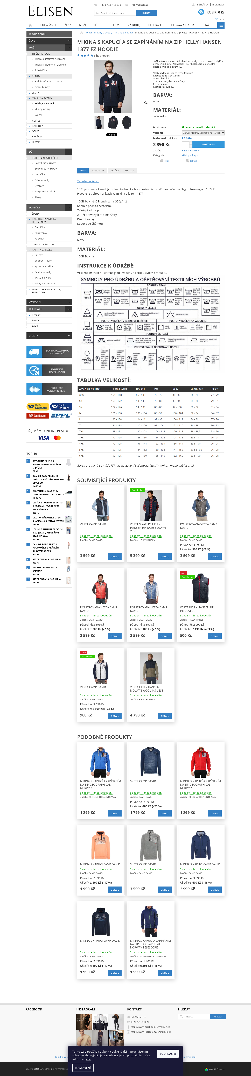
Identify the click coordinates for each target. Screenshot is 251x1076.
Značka (115, 170)
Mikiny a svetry (42, 98)
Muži (82, 25)
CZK (217, 19)
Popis (83, 170)
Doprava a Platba (182, 25)
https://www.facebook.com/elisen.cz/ (151, 1026)
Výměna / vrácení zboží (183, 1057)
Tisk (167, 160)
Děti (96, 25)
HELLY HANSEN (191, 150)
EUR (222, 19)
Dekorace (155, 25)
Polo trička (41, 70)
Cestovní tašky (43, 272)
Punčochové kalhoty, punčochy (46, 291)
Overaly (39, 185)
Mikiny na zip (43, 109)
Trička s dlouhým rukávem (50, 64)
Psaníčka (40, 227)
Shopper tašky (43, 260)
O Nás (206, 25)
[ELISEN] (50, 9)
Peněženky (41, 233)
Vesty (35, 92)
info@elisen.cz (138, 1016)
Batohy (39, 255)
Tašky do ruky (43, 277)
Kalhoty (37, 126)
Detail (115, 556)
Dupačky (40, 174)
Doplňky (114, 25)
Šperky (36, 213)
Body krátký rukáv (45, 163)
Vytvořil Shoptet (217, 1069)
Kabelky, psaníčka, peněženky (44, 220)
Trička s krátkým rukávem (50, 58)
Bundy (36, 76)
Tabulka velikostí (64, 1057)
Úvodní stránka (30, 25)
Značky (34, 335)
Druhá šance (48, 25)
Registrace (218, 4)
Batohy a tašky (42, 249)
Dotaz (193, 160)
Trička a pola (41, 53)
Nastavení (83, 1068)
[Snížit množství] (190, 146)
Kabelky (39, 238)
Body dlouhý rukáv (46, 168)
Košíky (36, 315)
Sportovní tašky (44, 266)
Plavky (36, 142)
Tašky (35, 320)
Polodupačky (42, 180)
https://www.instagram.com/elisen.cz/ (151, 1031)
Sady (35, 325)
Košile (36, 120)
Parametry (98, 170)
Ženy (68, 25)
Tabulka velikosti (88, 181)
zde (88, 1059)
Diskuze (129, 170)
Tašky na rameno (45, 283)
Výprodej (134, 25)
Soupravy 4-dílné (45, 191)
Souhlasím (168, 1054)
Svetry (38, 114)
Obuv (35, 131)
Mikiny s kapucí (44, 103)
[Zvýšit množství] (190, 143)
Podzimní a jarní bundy (48, 81)
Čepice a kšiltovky (44, 244)
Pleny (38, 197)
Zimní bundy (42, 87)
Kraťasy (37, 136)
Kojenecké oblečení (45, 157)
